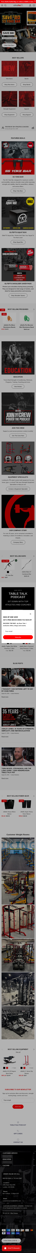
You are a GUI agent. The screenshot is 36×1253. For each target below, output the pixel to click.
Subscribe (18, 637)
